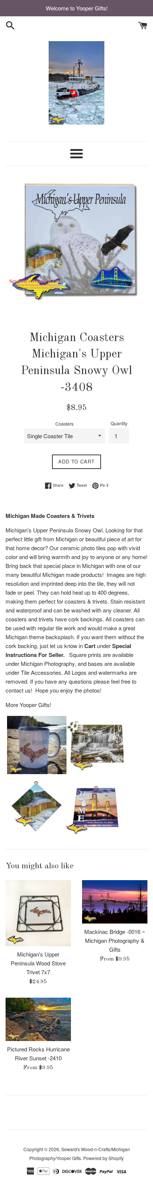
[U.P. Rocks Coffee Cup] (36, 772)
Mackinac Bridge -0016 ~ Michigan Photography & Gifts (114, 940)
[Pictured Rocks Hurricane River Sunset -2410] (38, 1019)
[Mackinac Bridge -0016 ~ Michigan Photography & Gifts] (114, 902)
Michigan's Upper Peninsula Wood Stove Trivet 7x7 (38, 963)
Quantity (119, 423)
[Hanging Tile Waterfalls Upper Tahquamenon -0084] (35, 833)
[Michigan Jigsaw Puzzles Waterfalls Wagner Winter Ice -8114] (96, 772)
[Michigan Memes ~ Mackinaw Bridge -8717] (94, 833)
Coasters (64, 423)
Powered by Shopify (103, 1158)
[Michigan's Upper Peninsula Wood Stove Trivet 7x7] (38, 913)
